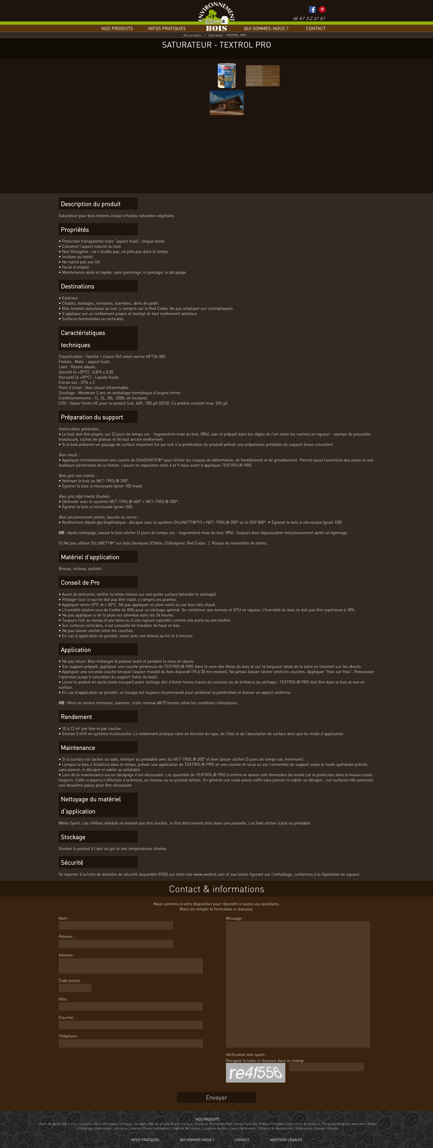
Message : (235, 918)
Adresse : (67, 954)
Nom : (64, 918)
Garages (140, 1123)
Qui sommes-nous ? (266, 28)
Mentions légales (286, 1139)
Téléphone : (69, 1035)
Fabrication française (111, 1128)
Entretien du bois (215, 1128)
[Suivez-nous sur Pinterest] (322, 9)
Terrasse (125, 1123)
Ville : (63, 998)
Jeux (233, 1128)
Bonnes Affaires (326, 1128)
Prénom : (67, 936)
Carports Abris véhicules (98, 1123)
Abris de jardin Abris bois (58, 1123)
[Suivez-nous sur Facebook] (312, 9)
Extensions (303, 1128)
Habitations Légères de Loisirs (176, 1128)
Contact (316, 28)
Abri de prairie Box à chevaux (170, 1123)
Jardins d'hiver (140, 1128)
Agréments (247, 1128)
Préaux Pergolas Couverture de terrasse (289, 1123)
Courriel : (67, 1017)
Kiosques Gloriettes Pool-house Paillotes (225, 1123)
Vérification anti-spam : (246, 1054)
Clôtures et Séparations (276, 1128)
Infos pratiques (167, 28)
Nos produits (117, 28)
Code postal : (70, 980)
